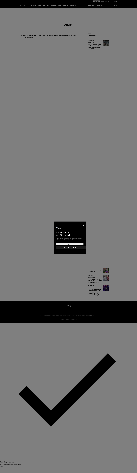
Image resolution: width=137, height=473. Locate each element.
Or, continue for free (69, 252)
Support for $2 (70, 244)
